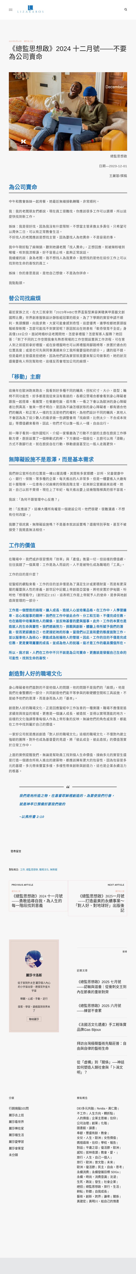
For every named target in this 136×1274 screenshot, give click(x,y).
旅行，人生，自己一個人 (93, 1157)
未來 (110, 1162)
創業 (95, 1123)
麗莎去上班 (28, 41)
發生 (98, 1182)
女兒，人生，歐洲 (89, 1138)
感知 (80, 1152)
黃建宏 (81, 1201)
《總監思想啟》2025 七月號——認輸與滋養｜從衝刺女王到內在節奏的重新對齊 (101, 987)
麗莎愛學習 (16, 1142)
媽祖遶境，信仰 (87, 1142)
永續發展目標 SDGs (105, 1172)
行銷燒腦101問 (19, 1108)
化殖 (104, 1123)
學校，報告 (108, 1142)
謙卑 (107, 1196)
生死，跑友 (84, 1182)
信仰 (113, 1118)
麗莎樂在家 (16, 1128)
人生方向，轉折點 (101, 1113)
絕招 (80, 1186)
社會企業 (110, 1182)
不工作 (81, 1113)
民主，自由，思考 (110, 1167)
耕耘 (80, 1191)
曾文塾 (99, 1162)
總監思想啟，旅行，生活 (102, 1186)
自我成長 (101, 1191)
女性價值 (110, 1138)
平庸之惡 (92, 1147)
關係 (116, 1196)
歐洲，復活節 (86, 1167)
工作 (22, 869)
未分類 (13, 1155)
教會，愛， (108, 1152)
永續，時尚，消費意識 (92, 1177)
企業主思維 (99, 1118)
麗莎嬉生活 (16, 1135)
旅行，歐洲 (84, 1162)
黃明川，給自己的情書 (104, 1201)
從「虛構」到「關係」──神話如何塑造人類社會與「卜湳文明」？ (100, 1067)
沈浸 (113, 1177)
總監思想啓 (32, 869)
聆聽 (89, 1191)
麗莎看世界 (16, 1122)
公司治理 (83, 1123)
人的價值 (83, 1118)
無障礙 (53, 869)
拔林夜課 (92, 1152)
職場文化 (44, 869)
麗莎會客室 (16, 1148)
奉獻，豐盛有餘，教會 (92, 1133)
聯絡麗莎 (34, 1019)
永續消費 (83, 1172)
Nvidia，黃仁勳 (107, 1108)
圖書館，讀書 (86, 1128)
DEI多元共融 (85, 1108)
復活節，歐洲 (110, 1147)
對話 (80, 1147)
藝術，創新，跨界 (89, 1196)
